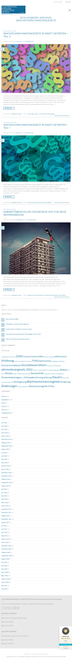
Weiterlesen (9, 108)
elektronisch (61, 356)
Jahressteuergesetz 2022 (17, 369)
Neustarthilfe (37, 373)
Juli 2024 (4, 423)
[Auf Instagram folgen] (6, 608)
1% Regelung (4, 357)
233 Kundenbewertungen (66, 644)
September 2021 (6, 519)
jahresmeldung (57, 365)
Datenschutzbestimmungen (40, 654)
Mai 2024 (4, 429)
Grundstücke (50, 365)
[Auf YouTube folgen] (18, 608)
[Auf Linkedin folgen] (15, 608)
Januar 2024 (5, 436)
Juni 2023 (4, 456)
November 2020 (6, 549)
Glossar (3, 396)
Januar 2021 (5, 542)
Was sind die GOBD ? (12, 319)
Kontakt (68, 2)
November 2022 (6, 476)
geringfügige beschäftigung (57, 361)
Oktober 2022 (5, 479)
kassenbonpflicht (43, 370)
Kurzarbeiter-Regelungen (53, 370)
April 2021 (4, 532)
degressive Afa (31, 295)
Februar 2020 (5, 579)
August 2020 (5, 559)
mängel (14, 373)
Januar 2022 (5, 506)
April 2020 (4, 572)
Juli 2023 (4, 453)
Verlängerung (20, 381)
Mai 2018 (4, 589)
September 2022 (6, 482)
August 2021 (5, 522)
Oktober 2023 (5, 443)
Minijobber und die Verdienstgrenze (17, 324)
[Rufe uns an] (12, 608)
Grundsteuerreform (33, 365)
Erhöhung (36, 202)
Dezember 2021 (6, 509)
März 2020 (4, 575)
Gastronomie (44, 361)
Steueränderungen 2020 (7, 382)
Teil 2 (40, 114)
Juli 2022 (4, 489)
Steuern (13, 31)
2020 (19, 356)
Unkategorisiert (6, 413)
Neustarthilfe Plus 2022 (49, 373)
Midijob (63, 369)
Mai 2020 (4, 569)
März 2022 (4, 502)
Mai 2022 (4, 496)
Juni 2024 (4, 426)
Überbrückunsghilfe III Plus (41, 386)
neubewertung (20, 373)
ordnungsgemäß (59, 373)
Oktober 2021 (5, 516)
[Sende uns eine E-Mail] (9, 608)
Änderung (30, 202)
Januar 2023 (5, 469)
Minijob (8, 373)
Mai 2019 (4, 585)
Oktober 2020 (5, 552)
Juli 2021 (4, 526)
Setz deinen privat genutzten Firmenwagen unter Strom (23, 334)
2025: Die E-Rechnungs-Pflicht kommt (17, 339)
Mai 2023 (4, 459)
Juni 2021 (4, 529)
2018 (14, 357)
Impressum (27, 654)
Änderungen (31, 114)
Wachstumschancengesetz (48, 114)
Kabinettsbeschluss (40, 295)
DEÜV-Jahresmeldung (49, 357)
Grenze (4, 365)
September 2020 (6, 556)
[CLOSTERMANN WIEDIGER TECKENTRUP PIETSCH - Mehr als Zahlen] (13, 10)
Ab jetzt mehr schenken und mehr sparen (19, 329)
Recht (3, 403)
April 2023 (4, 462)
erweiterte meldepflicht (20, 361)
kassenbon (35, 370)
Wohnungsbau (62, 295)
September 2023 (6, 446)
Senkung (47, 377)
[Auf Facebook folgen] (3, 608)
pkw (23, 377)
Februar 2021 (5, 539)
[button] (70, 10)
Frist (35, 361)
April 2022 (4, 499)
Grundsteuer (15, 365)
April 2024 (4, 433)
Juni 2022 (4, 492)
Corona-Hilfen (37, 356)
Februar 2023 (5, 466)
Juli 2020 (4, 562)
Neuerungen (27, 373)
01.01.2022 (10, 357)
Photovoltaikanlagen (11, 377)
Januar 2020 (5, 582)
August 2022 (5, 486)
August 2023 (5, 449)
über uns (4, 410)
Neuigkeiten (7, 31)
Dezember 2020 (6, 546)
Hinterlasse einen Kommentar (61, 115)
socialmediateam (28, 41)
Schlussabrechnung (33, 377)
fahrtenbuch (29, 361)
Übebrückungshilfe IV (23, 386)
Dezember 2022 (6, 472)
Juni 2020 (4, 565)
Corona (26, 356)
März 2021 (4, 536)
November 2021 (6, 512)
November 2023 (6, 439)
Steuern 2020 (65, 377)
